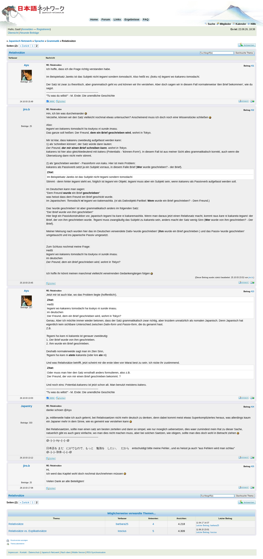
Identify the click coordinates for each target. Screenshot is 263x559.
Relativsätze (16, 524)
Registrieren (43, 29)
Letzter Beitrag (202, 525)
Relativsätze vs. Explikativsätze (28, 531)
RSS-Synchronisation (96, 552)
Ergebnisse (131, 19)
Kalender (241, 24)
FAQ (146, 19)
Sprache (39, 41)
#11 (252, 66)
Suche (211, 24)
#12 (252, 110)
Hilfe (253, 24)
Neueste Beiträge (29, 32)
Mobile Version (78, 552)
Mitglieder (225, 24)
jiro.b (26, 109)
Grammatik (53, 41)
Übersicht (13, 32)
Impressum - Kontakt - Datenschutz (24, 552)
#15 (252, 466)
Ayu (26, 65)
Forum (106, 19)
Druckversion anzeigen (19, 540)
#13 (252, 291)
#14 (252, 407)
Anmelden (27, 29)
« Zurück (24, 46)
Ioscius (122, 531)
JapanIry (26, 406)
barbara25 (122, 524)
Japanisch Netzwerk (20, 41)
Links (117, 19)
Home (94, 19)
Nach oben (65, 552)
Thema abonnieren (17, 544)
